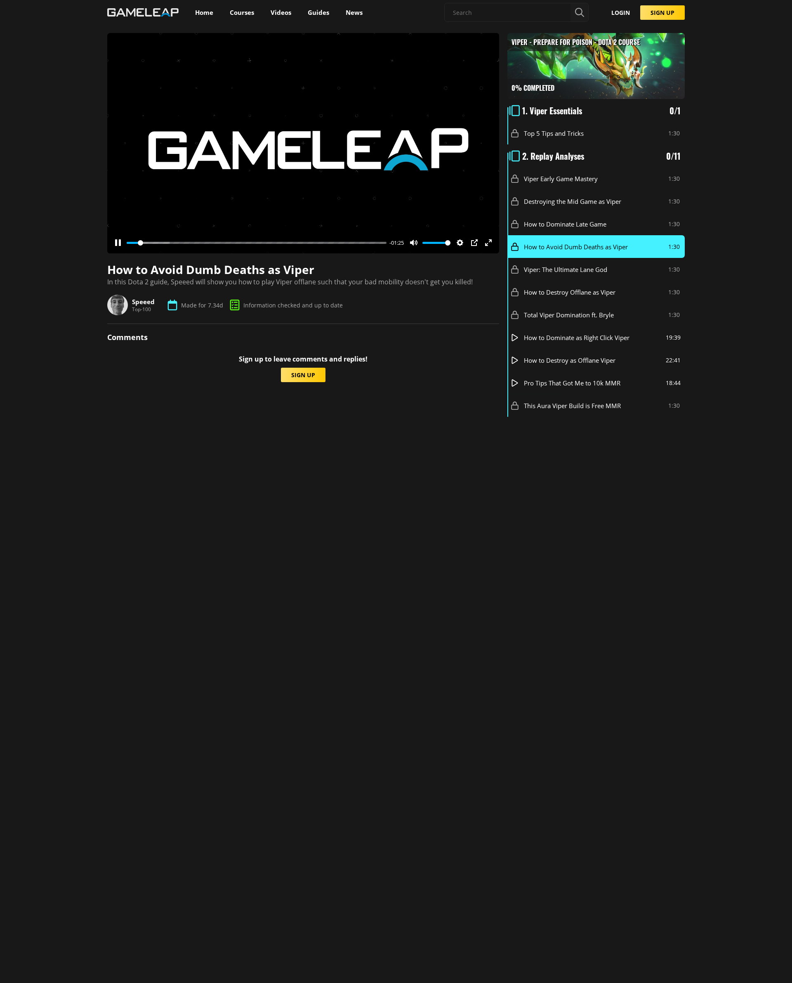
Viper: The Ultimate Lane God (565, 269)
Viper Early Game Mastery (561, 179)
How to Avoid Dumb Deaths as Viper (576, 247)
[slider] (257, 243)
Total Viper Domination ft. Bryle (569, 315)
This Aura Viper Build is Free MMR (572, 406)
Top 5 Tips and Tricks (554, 133)
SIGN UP (662, 13)
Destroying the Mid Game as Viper (572, 201)
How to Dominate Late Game (565, 224)
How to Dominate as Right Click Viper (576, 337)
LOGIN (620, 13)
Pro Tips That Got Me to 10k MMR (572, 383)
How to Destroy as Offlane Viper (569, 360)
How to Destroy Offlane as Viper (569, 292)
